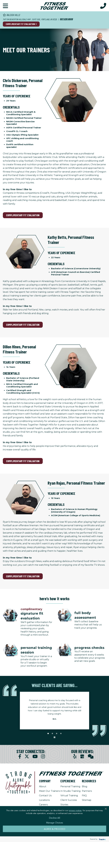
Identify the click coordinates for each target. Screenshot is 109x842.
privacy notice (75, 810)
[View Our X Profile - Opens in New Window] (27, 756)
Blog (84, 786)
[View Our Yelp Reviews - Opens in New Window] (75, 756)
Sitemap (86, 800)
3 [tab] (56, 733)
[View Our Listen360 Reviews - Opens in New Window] (90, 756)
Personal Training (70, 786)
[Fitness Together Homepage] (54, 5)
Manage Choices (54, 822)
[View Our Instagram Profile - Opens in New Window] (43, 756)
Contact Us (45, 795)
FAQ (84, 795)
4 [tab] (60, 733)
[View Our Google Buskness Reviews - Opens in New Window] (82, 756)
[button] (5, 5)
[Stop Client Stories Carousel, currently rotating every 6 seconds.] (54, 737)
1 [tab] (48, 733)
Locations (44, 800)
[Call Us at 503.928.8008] (103, 5)
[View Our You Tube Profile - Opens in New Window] (35, 756)
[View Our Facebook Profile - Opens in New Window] (20, 756)
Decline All (54, 817)
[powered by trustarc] (102, 839)
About (42, 786)
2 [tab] (52, 733)
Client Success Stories (68, 802)
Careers (43, 804)
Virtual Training (69, 795)
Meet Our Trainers (49, 791)
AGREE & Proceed (54, 828)
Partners (87, 791)
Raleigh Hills (13, 15)
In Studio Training (70, 791)
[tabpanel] (54, 710)
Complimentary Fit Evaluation (20, 24)
